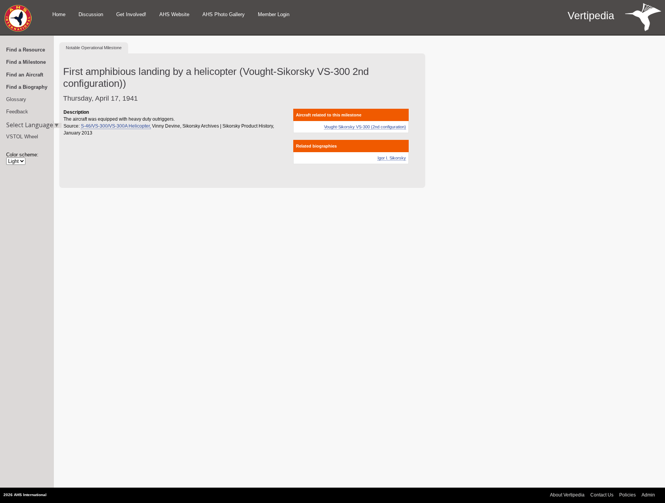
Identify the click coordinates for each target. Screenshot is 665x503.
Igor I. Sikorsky (392, 158)
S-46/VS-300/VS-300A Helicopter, (116, 126)
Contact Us (601, 495)
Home (58, 14)
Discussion (91, 14)
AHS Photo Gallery (223, 14)
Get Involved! (131, 14)
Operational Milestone (94, 47)
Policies (627, 495)
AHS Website (174, 14)
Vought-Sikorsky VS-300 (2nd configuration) (365, 127)
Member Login (273, 14)
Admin (648, 495)
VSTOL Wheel (22, 136)
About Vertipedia (567, 495)
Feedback (17, 112)
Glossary (16, 99)
